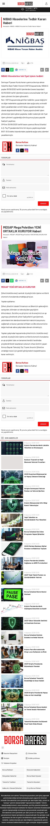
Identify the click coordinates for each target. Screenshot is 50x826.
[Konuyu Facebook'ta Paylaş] (3, 70)
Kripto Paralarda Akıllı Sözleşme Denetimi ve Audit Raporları (35, 608)
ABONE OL (22, 70)
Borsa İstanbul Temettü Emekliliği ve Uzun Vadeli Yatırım (34, 680)
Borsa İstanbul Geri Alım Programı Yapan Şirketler (34, 533)
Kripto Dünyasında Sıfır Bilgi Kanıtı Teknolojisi (35, 504)
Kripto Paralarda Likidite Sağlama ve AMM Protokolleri (35, 561)
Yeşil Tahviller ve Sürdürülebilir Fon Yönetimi (35, 518)
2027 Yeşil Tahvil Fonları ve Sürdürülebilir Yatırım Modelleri (35, 577)
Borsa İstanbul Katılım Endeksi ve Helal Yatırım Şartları (33, 637)
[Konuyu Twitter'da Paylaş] (7, 70)
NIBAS (12, 26)
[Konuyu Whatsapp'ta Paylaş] (12, 70)
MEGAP (12, 234)
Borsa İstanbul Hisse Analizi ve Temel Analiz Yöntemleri (35, 708)
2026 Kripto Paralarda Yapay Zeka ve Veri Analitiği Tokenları (36, 695)
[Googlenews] (2, 747)
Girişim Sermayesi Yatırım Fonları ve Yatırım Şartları (34, 489)
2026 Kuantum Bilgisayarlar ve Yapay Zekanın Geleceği (35, 475)
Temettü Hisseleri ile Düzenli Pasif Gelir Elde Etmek (35, 722)
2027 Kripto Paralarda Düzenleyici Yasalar (33, 665)
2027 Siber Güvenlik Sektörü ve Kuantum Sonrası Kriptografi (35, 623)
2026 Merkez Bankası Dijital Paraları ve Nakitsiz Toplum (35, 547)
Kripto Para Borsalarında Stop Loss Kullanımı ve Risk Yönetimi (35, 651)
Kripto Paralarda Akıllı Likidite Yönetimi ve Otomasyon (36, 446)
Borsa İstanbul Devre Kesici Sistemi (35, 593)
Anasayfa (6, 26)
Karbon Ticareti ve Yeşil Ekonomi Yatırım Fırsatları (34, 461)
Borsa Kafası (22, 142)
